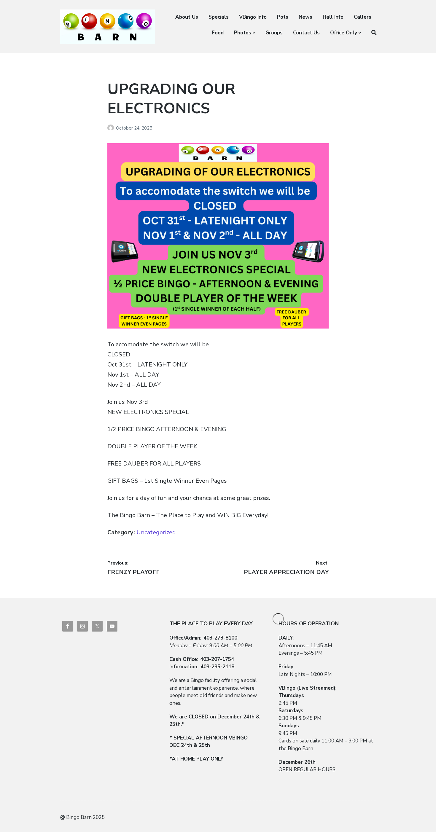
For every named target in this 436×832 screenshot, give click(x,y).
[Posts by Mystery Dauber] (111, 128)
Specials (219, 17)
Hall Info (333, 17)
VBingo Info (253, 17)
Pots (282, 17)
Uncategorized (156, 532)
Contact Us (306, 32)
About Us (186, 17)
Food (218, 32)
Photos (242, 32)
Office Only (343, 32)
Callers (362, 17)
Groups (274, 32)
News (305, 17)
